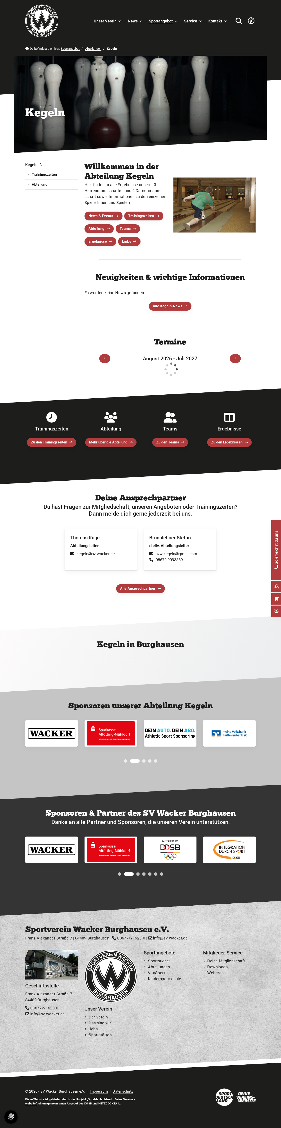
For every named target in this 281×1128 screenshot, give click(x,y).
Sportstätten (100, 1035)
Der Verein (98, 1017)
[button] (125, 761)
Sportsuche (158, 961)
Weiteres (215, 973)
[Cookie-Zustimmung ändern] (11, 1117)
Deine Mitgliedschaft (226, 961)
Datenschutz (123, 1091)
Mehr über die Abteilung (108, 442)
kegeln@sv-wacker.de (96, 554)
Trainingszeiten (141, 216)
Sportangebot (161, 21)
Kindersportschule (164, 978)
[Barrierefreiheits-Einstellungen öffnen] (251, 21)
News (133, 21)
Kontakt (215, 21)
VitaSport (156, 973)
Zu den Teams (167, 442)
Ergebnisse (97, 241)
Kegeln (31, 164)
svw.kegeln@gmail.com (176, 554)
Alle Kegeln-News (167, 306)
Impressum (99, 1091)
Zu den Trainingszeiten (49, 442)
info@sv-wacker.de (170, 938)
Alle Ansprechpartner (138, 589)
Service (190, 21)
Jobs (93, 1029)
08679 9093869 (169, 560)
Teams (125, 229)
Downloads (217, 967)
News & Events (100, 216)
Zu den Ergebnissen (227, 442)
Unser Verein (105, 21)
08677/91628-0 (130, 938)
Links (126, 241)
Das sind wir (100, 1023)
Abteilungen (93, 49)
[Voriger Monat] (104, 358)
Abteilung (96, 229)
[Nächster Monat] (235, 358)
